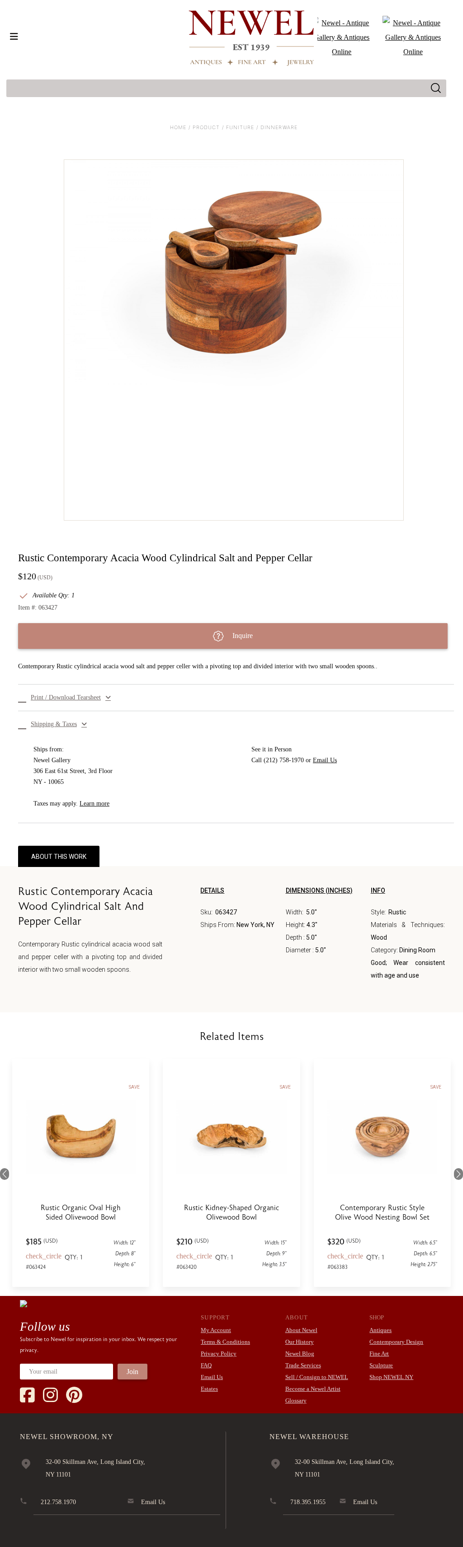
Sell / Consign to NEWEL (316, 1377)
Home (178, 127)
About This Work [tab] (58, 856)
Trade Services (303, 1365)
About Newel (301, 1330)
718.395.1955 (308, 1502)
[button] (236, 697)
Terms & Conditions (225, 1341)
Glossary (296, 1400)
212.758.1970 (58, 1502)
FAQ (206, 1365)
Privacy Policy (218, 1353)
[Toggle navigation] (14, 36)
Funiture (240, 127)
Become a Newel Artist (312, 1388)
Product (206, 127)
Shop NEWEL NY (391, 1377)
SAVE (134, 1087)
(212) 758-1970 (284, 760)
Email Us (325, 760)
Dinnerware (279, 127)
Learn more (94, 803)
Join (132, 1371)
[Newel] (23, 1303)
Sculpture (381, 1365)
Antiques (380, 1330)
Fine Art (379, 1353)
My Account (216, 1330)
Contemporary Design (396, 1341)
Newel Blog (299, 1353)
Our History (299, 1341)
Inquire (242, 635)
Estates (209, 1388)
